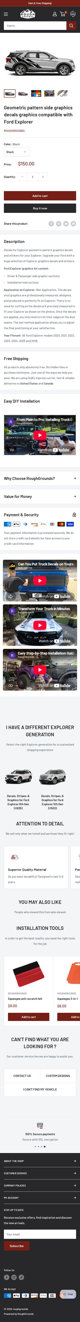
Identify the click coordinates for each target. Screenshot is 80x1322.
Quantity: (10, 176)
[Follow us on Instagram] (14, 1277)
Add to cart (40, 196)
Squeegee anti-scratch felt (25, 998)
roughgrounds (14, 130)
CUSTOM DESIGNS (58, 1075)
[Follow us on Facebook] (6, 1277)
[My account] (55, 14)
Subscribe (17, 1246)
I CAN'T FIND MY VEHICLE (40, 1089)
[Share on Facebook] (51, 223)
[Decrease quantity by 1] (22, 177)
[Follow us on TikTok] (21, 1277)
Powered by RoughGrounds (19, 1313)
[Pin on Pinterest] (58, 223)
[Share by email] (73, 223)
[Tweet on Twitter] (66, 223)
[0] (62, 14)
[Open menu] (6, 14)
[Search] (71, 25)
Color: (12, 144)
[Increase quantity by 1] (43, 177)
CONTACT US (22, 1075)
